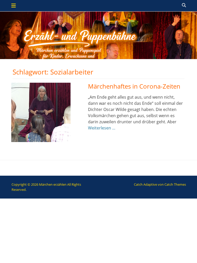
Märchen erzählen (52, 184)
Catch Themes (175, 184)
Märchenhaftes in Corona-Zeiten (134, 86)
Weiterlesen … (101, 128)
